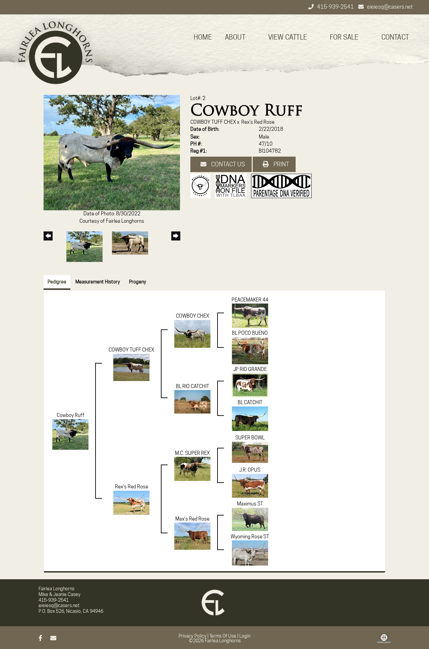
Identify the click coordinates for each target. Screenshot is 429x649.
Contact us (227, 164)
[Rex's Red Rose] (131, 502)
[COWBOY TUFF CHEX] (131, 367)
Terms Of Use (222, 636)
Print (280, 164)
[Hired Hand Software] (383, 641)
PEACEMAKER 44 (250, 300)
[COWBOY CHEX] (192, 333)
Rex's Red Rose (257, 122)
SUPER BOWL (249, 438)
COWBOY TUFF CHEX (213, 122)
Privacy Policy (192, 636)
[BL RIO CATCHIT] (192, 401)
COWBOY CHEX (192, 316)
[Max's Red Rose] (192, 536)
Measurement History (97, 281)
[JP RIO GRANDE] (250, 385)
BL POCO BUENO (250, 333)
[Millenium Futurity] (202, 185)
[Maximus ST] (250, 519)
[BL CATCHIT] (250, 418)
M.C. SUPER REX (192, 453)
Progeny (137, 281)
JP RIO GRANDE (250, 369)
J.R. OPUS (249, 470)
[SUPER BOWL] (250, 452)
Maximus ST (250, 504)
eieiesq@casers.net (390, 7)
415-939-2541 (336, 7)
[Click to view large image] (112, 152)
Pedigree (57, 281)
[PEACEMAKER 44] (250, 316)
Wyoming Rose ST (250, 537)
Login (244, 636)
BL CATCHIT (250, 402)
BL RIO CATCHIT (192, 386)
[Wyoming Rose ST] (250, 552)
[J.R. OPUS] (250, 485)
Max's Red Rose (192, 519)
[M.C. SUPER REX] (192, 469)
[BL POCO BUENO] (250, 350)
